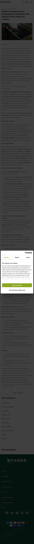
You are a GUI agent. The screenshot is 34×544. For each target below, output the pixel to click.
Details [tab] (17, 257)
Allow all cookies (17, 285)
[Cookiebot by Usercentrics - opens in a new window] (25, 253)
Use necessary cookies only (17, 290)
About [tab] (28, 257)
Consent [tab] (6, 257)
